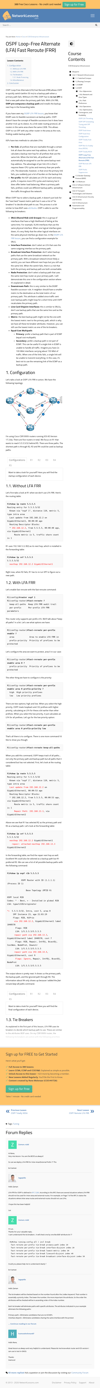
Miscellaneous (18, 80)
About (91, 1382)
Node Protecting (22, 77)
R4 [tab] (54, 460)
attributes (32, 208)
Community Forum (79, 1372)
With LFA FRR (18, 71)
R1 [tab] (31, 460)
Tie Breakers (17, 74)
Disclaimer (56, 1382)
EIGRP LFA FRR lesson (34, 113)
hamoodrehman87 (26, 1334)
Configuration (15, 65)
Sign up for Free (19, 1089)
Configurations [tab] (17, 460)
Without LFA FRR (19, 69)
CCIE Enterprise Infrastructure (38, 37)
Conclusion (14, 83)
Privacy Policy (70, 1382)
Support (82, 1382)
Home (18, 37)
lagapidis (22, 1178)
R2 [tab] (39, 460)
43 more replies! (16, 1372)
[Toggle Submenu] (70, 71)
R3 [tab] (46, 460)
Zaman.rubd (23, 1144)
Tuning (16, 1123)
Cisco (24, 37)
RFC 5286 (35, 1192)
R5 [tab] (10, 465)
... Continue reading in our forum (22, 1324)
